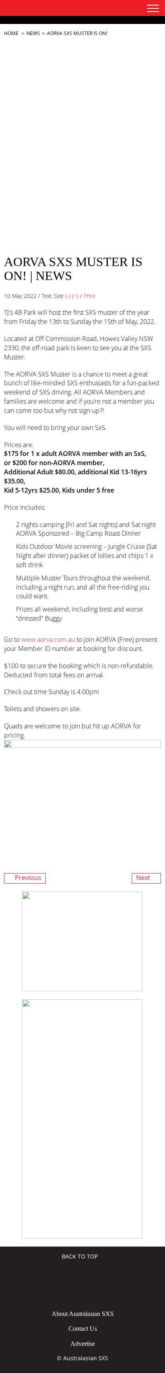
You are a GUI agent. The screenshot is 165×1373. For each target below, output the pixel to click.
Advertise (82, 1343)
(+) (75, 296)
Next (144, 878)
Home (11, 33)
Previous (27, 878)
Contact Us (82, 1328)
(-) (67, 296)
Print (89, 296)
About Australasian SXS (83, 1313)
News (33, 33)
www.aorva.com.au (48, 639)
